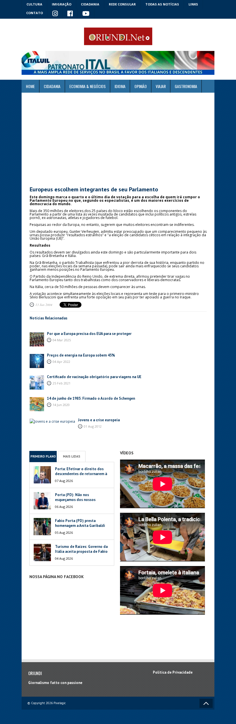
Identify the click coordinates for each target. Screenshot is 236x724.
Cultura (34, 4)
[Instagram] (55, 14)
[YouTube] (86, 14)
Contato (34, 13)
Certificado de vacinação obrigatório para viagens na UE (94, 376)
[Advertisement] (118, 139)
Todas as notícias (162, 4)
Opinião (140, 86)
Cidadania (90, 4)
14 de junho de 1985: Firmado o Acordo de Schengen (91, 398)
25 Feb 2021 (62, 383)
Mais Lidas (71, 456)
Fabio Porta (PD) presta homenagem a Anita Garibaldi (80, 523)
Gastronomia (186, 86)
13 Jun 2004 (43, 304)
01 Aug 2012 (93, 426)
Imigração (61, 4)
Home (30, 86)
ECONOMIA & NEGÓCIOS (87, 86)
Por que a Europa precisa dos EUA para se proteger (89, 333)
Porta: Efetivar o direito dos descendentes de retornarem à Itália (81, 473)
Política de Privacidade (173, 672)
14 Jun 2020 (61, 405)
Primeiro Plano (43, 456)
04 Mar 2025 (62, 340)
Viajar (161, 86)
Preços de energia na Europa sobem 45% (81, 355)
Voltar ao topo (206, 703)
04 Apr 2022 (61, 361)
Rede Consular (122, 4)
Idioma (120, 86)
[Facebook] (70, 14)
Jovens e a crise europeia (99, 420)
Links (193, 4)
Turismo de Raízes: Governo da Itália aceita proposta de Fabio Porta (81, 551)
